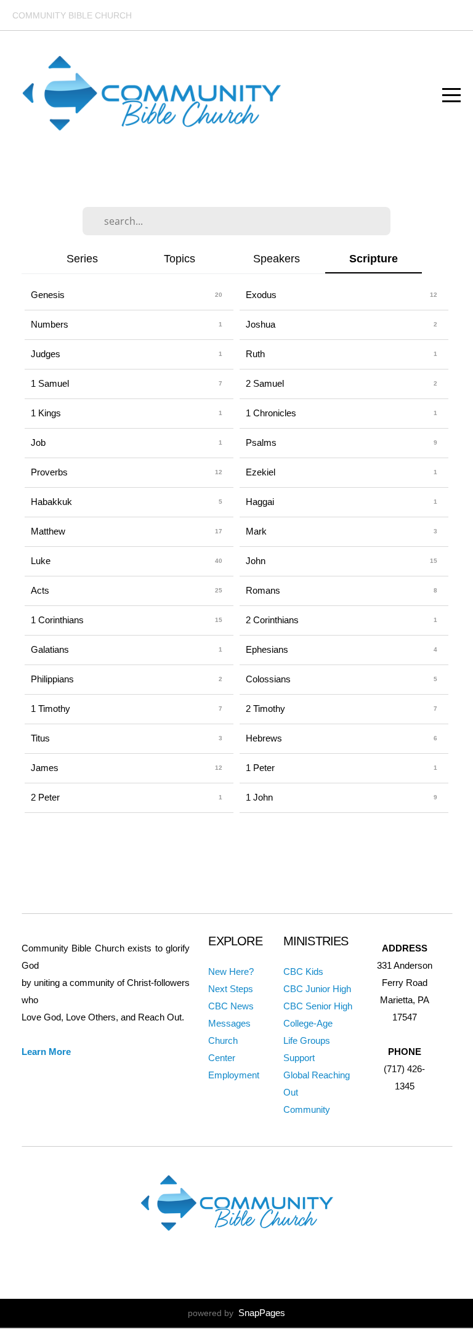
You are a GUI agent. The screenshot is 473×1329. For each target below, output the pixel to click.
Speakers (276, 258)
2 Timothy (265, 708)
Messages (229, 1023)
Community (306, 1109)
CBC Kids (303, 971)
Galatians (50, 649)
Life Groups (306, 1040)
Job (38, 442)
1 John (259, 797)
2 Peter (45, 797)
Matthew (48, 531)
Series (82, 258)
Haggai (260, 501)
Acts (40, 590)
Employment (233, 1075)
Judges (45, 354)
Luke (41, 560)
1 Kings (46, 413)
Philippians (52, 679)
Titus (40, 738)
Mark (256, 531)
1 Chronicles (271, 413)
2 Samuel (265, 383)
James (45, 767)
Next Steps (230, 989)
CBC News (231, 1006)
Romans (263, 590)
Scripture (373, 258)
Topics (179, 258)
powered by (236, 1313)
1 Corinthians (57, 620)
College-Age (308, 1023)
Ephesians (267, 649)
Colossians (268, 679)
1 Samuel (50, 383)
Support (299, 1057)
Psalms (261, 442)
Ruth (255, 354)
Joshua (260, 324)
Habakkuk (51, 501)
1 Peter (260, 767)
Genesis (48, 294)
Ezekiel (260, 472)
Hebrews (264, 738)
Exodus (261, 294)
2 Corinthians (272, 620)
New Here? (231, 971)
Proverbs (49, 472)
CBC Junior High (317, 989)
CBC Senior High (317, 1006)
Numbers (49, 324)
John (255, 560)
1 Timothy (50, 708)
